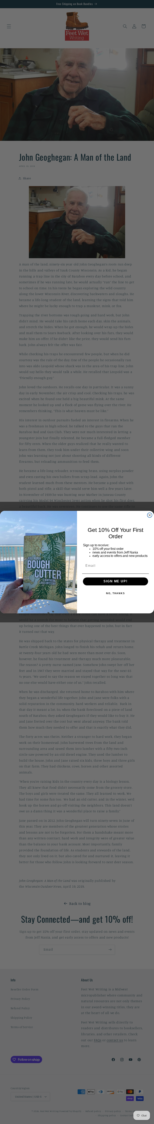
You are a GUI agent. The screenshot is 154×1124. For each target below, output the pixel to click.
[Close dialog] (149, 515)
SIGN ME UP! (115, 581)
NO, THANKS (115, 593)
